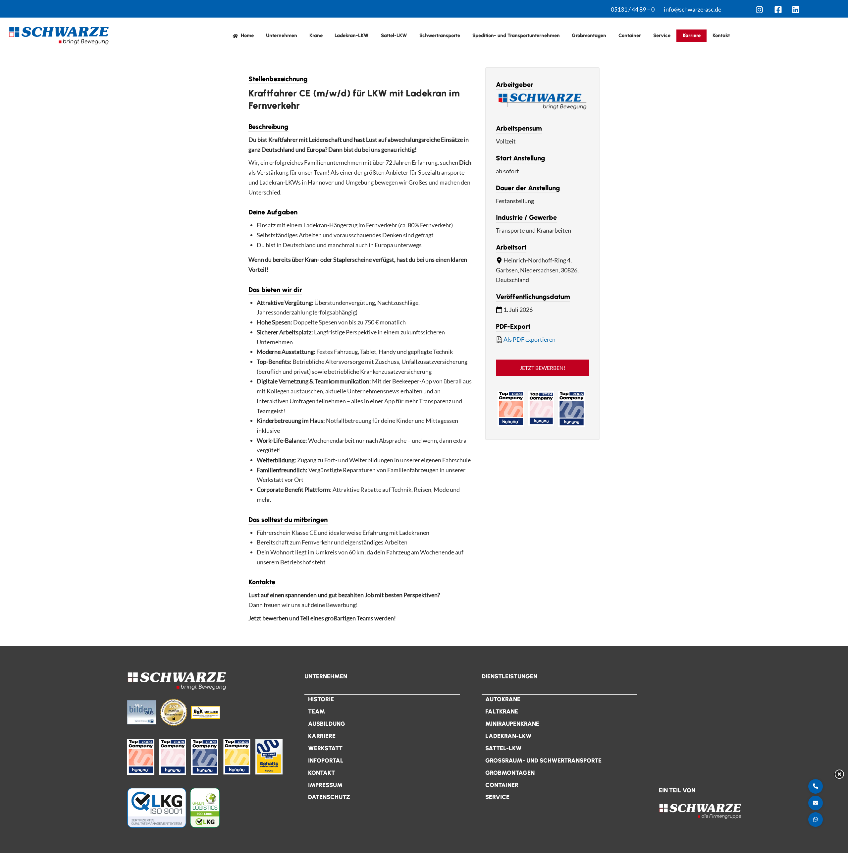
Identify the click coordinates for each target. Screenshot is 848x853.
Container (629, 35)
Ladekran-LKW (352, 35)
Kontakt (721, 35)
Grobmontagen (589, 35)
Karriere (692, 35)
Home (246, 35)
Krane (316, 35)
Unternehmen (281, 35)
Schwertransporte (439, 35)
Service (661, 35)
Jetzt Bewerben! (542, 368)
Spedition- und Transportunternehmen (516, 35)
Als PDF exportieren (530, 339)
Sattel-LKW (394, 35)
